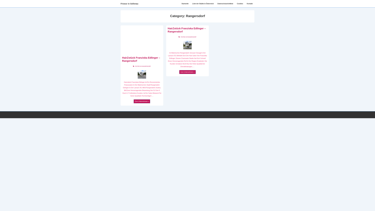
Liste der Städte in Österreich (203, 3)
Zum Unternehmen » (142, 101)
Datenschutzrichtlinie (225, 3)
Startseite (185, 3)
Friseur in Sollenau (129, 4)
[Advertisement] (142, 41)
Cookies (240, 3)
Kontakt (250, 3)
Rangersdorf (146, 66)
